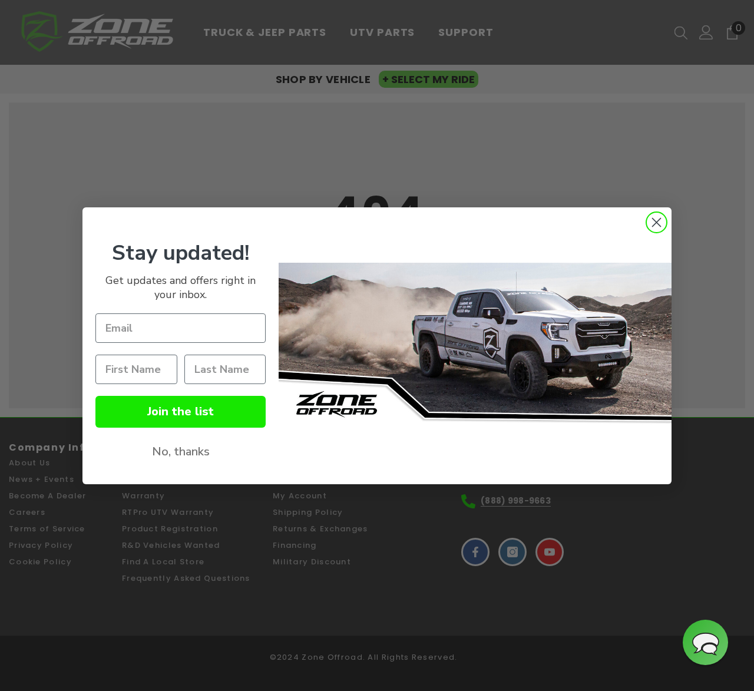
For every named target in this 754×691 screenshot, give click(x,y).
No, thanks (181, 451)
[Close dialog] (656, 222)
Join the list (180, 411)
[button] (705, 642)
